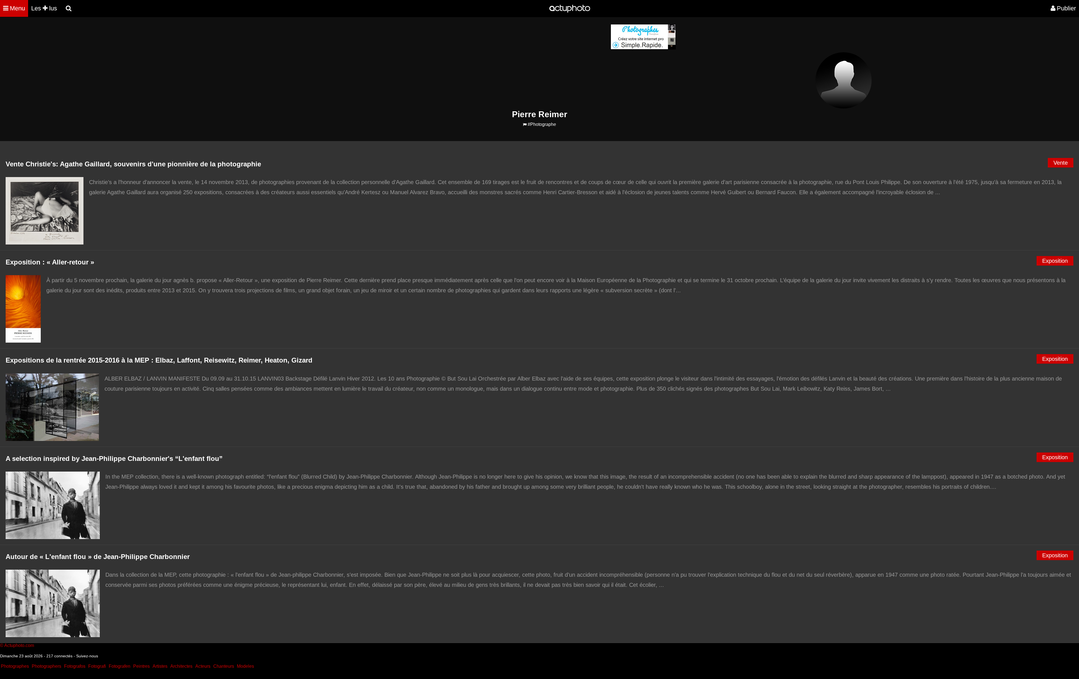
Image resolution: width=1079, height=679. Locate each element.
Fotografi (97, 666)
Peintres (141, 666)
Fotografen (119, 666)
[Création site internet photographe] (643, 48)
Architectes (181, 666)
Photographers (46, 666)
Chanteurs (223, 666)
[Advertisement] (505, 63)
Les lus (44, 8)
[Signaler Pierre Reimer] (525, 125)
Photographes (15, 666)
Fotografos (74, 666)
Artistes (160, 666)
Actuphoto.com (19, 645)
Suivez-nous (87, 656)
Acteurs (202, 666)
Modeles (245, 666)
